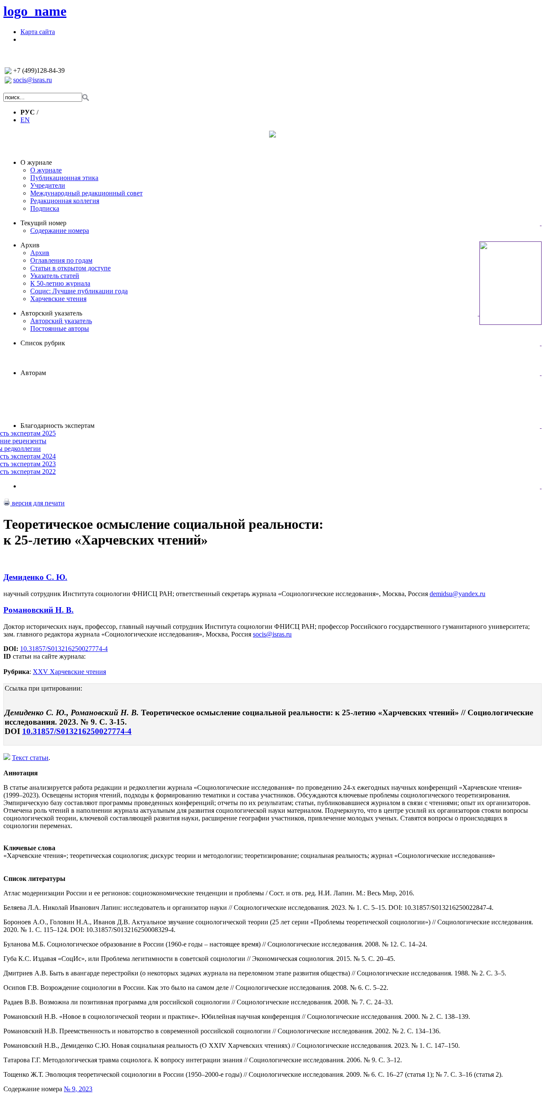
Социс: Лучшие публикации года (79, 291)
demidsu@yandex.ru (457, 593)
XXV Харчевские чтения (69, 671)
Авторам (33, 372)
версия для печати (37, 503)
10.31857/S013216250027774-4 (64, 648)
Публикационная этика (64, 177)
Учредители (47, 185)
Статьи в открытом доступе (70, 268)
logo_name (34, 11)
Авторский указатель (51, 313)
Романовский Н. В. (38, 609)
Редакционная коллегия (64, 200)
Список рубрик (42, 343)
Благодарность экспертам (57, 425)
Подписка (44, 208)
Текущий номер (43, 223)
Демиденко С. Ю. (35, 577)
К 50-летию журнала (60, 283)
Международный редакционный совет (86, 193)
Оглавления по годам (61, 260)
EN (25, 119)
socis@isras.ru (32, 79)
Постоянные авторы (59, 328)
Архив (30, 245)
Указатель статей (54, 275)
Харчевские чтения (58, 298)
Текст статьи (30, 757)
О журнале (36, 162)
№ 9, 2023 (78, 1089)
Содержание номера (59, 230)
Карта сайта (37, 31)
